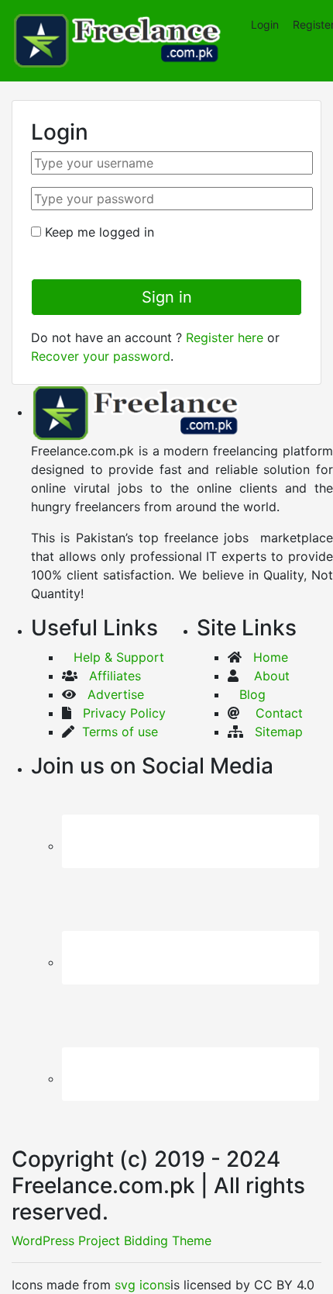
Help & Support (113, 657)
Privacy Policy (118, 713)
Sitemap (279, 731)
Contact (279, 713)
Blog (252, 694)
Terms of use (118, 731)
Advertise (116, 694)
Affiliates (115, 675)
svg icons (142, 1284)
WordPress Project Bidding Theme (111, 1240)
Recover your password (100, 356)
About (270, 675)
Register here (224, 337)
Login (265, 24)
